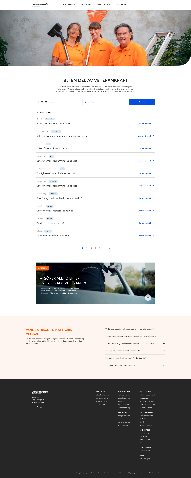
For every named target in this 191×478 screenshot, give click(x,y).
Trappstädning (122, 425)
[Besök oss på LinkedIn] (41, 407)
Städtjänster (100, 404)
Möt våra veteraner (147, 401)
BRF (141, 443)
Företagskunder (124, 392)
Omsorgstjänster (102, 401)
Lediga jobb (144, 398)
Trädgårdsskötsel (123, 398)
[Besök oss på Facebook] (33, 407)
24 (108, 248)
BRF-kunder (122, 412)
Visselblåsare (120, 473)
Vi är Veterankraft (146, 416)
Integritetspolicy (81, 473)
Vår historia (144, 419)
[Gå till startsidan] (40, 4)
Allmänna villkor (96, 473)
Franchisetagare (146, 425)
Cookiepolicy (108, 473)
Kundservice (145, 430)
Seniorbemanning (123, 395)
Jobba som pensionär (147, 395)
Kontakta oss (144, 433)
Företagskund (145, 440)
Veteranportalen (146, 408)
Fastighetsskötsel (123, 404)
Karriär (142, 422)
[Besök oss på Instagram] (37, 407)
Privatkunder (101, 392)
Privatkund (143, 436)
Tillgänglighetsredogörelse (137, 473)
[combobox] (58, 102)
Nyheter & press (145, 459)
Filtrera (142, 102)
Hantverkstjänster (102, 398)
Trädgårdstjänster (102, 395)
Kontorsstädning (123, 408)
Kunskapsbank (145, 451)
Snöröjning (121, 401)
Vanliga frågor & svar (147, 404)
